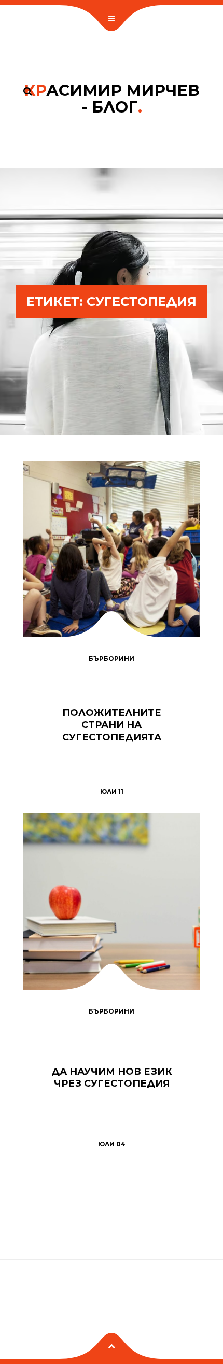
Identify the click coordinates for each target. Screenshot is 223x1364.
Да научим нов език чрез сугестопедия (111, 1077)
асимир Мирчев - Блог (112, 99)
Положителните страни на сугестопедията (111, 725)
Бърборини (111, 659)
